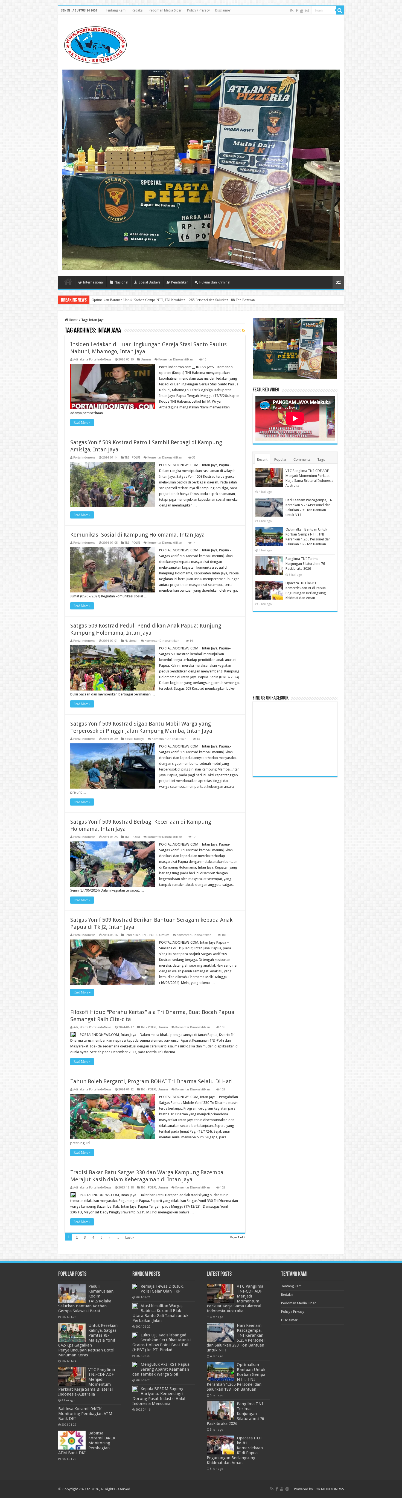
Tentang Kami (116, 10)
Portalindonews (84, 457)
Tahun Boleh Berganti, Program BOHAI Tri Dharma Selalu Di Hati (151, 1081)
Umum (146, 359)
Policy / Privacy (198, 10)
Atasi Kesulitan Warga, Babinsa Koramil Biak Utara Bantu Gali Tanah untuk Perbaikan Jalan (160, 1313)
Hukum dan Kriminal (214, 282)
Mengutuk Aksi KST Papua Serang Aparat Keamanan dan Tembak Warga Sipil (161, 1369)
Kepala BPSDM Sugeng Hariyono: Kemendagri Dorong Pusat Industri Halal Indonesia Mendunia (158, 1396)
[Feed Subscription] (243, 331)
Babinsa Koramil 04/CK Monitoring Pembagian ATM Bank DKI (85, 1413)
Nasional (121, 282)
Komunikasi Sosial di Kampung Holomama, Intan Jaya (137, 534)
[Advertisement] (295, 653)
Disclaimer (223, 10)
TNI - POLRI (132, 457)
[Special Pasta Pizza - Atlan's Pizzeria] (201, 170)
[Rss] (292, 10)
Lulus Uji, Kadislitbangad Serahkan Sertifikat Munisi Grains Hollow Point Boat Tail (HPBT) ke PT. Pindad (161, 1342)
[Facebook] (296, 10)
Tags (321, 459)
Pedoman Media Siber (165, 10)
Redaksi (137, 10)
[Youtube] (301, 10)
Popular (280, 459)
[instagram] (307, 10)
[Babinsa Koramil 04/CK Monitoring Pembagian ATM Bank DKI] (72, 1440)
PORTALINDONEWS (329, 1489)
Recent (262, 459)
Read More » (82, 423)
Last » (129, 1237)
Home (68, 281)
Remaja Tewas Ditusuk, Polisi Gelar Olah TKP (162, 1289)
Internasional (93, 282)
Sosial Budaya (150, 282)
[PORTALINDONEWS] (95, 43)
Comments (301, 459)
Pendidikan (179, 282)
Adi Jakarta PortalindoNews (92, 359)
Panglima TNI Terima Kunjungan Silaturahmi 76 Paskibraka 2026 (140, 300)
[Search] (340, 10)
